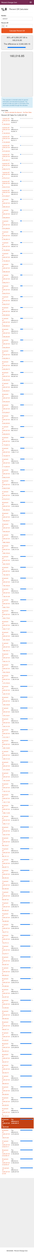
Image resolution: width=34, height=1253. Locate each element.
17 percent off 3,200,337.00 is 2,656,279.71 (6, 278)
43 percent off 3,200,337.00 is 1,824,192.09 (6, 560)
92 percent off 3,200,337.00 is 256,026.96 (6, 1090)
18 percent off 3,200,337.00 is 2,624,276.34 (6, 289)
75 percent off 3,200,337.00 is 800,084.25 (6, 906)
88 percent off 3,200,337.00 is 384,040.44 (6, 1047)
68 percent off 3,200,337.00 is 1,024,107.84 (6, 830)
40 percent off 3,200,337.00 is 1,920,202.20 (6, 527)
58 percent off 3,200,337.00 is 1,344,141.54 (6, 722)
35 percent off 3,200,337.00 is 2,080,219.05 (6, 473)
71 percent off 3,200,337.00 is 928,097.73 (6, 863)
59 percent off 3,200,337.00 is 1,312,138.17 (6, 733)
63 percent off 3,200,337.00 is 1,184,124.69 (6, 776)
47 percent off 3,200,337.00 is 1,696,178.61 (6, 603)
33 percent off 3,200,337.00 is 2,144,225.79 (6, 452)
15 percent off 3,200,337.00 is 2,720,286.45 (6, 257)
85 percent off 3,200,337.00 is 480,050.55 (6, 1014)
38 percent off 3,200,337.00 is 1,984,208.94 (6, 506)
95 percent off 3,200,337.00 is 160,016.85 (6, 1123)
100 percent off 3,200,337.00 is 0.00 (6, 1170)
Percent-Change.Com (9, 2)
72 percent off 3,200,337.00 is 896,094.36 (6, 874)
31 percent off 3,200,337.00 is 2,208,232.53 (6, 430)
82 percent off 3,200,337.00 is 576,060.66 (6, 982)
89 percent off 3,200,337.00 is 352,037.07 (6, 1058)
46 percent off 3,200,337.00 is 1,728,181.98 (6, 592)
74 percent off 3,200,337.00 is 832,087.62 (6, 895)
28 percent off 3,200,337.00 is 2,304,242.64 (6, 398)
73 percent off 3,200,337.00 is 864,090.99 (6, 885)
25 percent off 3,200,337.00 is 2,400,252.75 (6, 365)
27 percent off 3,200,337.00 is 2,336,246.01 (6, 387)
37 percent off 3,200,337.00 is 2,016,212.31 (6, 495)
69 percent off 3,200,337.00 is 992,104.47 (6, 841)
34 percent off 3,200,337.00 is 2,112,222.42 (6, 462)
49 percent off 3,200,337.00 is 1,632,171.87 (6, 625)
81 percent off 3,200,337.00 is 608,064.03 (6, 971)
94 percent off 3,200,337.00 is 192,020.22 (6, 1112)
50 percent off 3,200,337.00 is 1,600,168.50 (6, 636)
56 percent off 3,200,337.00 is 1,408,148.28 (6, 701)
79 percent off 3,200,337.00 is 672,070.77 (6, 950)
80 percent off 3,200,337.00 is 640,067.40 (6, 960)
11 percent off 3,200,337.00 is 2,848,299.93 (6, 214)
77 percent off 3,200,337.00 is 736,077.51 (6, 928)
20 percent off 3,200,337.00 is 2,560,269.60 (6, 311)
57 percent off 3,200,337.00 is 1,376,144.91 (6, 711)
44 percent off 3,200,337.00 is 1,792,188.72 (6, 571)
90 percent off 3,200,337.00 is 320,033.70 (6, 1069)
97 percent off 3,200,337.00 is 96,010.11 (6, 1144)
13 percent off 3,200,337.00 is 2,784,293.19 (6, 235)
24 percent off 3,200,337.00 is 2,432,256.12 (6, 354)
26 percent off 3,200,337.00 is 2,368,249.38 (6, 376)
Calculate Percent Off (17, 30)
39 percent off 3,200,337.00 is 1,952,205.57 (6, 517)
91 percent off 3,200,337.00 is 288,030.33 (6, 1079)
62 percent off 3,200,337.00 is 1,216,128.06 (6, 766)
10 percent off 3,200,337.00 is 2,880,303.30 (6, 203)
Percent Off (4, 23)
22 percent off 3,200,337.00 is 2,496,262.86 (6, 333)
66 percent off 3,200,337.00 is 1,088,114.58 (6, 809)
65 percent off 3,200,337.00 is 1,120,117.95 (6, 798)
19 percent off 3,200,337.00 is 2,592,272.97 (6, 300)
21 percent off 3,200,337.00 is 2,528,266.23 (6, 322)
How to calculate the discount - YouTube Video (18, 112)
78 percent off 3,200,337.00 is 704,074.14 (6, 939)
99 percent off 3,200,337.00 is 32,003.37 (6, 1161)
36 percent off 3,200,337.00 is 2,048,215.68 (6, 484)
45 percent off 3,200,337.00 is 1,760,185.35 (6, 582)
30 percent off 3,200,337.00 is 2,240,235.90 (6, 419)
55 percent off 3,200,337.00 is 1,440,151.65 (6, 690)
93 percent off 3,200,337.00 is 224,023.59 (6, 1101)
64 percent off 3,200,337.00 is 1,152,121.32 (6, 787)
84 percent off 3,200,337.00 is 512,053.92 (6, 1004)
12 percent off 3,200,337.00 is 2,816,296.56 (6, 224)
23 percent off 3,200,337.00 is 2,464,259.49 (6, 343)
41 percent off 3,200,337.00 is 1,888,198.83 (6, 538)
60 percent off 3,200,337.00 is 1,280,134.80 (6, 744)
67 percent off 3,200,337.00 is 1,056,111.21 (6, 820)
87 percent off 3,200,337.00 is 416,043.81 (6, 1036)
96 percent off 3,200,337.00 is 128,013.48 (6, 1134)
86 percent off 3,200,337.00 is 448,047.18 (6, 1025)
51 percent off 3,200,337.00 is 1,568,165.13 (6, 646)
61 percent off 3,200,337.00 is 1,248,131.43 (6, 755)
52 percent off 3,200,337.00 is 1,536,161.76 (6, 657)
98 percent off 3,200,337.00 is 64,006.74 (6, 1153)
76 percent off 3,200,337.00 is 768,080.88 (6, 917)
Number (3, 15)
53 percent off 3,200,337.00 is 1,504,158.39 (6, 668)
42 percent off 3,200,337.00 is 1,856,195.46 (6, 549)
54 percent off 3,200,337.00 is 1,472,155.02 (6, 679)
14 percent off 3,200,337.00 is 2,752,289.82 (6, 246)
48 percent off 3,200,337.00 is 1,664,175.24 (6, 614)
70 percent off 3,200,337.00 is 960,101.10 (6, 852)
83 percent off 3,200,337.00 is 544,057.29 (6, 993)
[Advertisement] (17, 78)
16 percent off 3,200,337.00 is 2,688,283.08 (6, 268)
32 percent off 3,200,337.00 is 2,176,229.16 (6, 441)
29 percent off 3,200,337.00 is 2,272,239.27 (6, 408)
